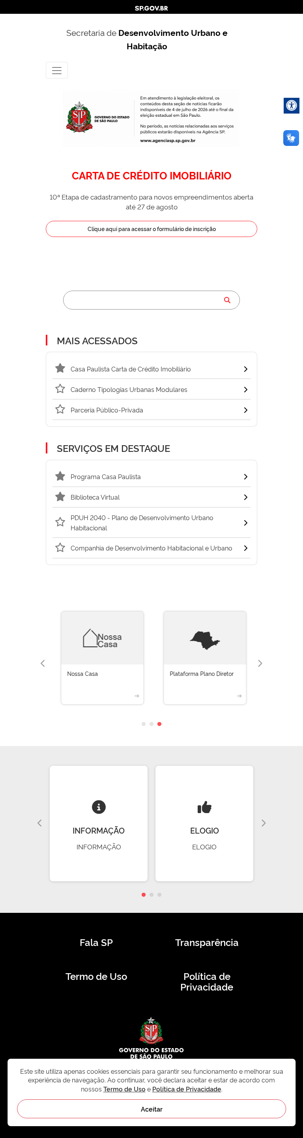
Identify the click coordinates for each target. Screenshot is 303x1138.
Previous (43, 664)
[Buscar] (227, 300)
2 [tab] (151, 724)
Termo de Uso (96, 975)
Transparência (207, 942)
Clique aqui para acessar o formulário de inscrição (152, 228)
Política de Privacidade (206, 981)
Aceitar (152, 1108)
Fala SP (96, 942)
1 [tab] (144, 724)
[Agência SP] (168, 141)
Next (260, 664)
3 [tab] (159, 724)
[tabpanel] (100, 663)
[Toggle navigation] (57, 70)
